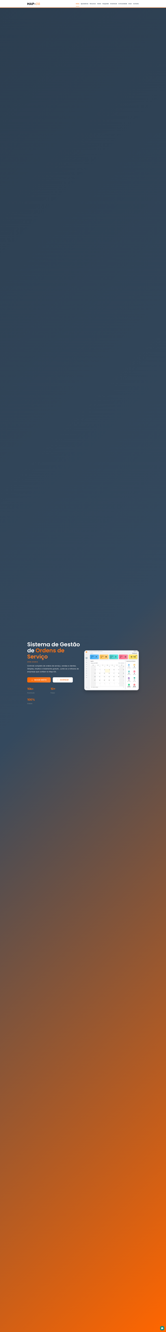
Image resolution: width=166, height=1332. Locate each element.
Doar (130, 4)
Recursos (93, 4)
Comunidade (122, 4)
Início (77, 4)
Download (113, 4)
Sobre (99, 4)
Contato (136, 4)
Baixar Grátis (40, 680)
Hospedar (105, 4)
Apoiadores (84, 4)
